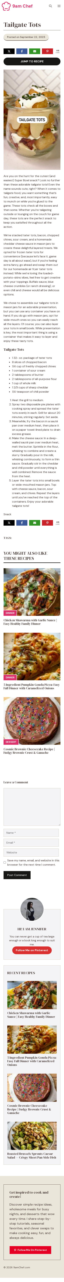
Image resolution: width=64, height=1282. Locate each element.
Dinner (10, 613)
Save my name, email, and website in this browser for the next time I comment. (33, 862)
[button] (50, 6)
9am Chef (22, 6)
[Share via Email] (34, 51)
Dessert (11, 742)
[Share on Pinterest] (47, 51)
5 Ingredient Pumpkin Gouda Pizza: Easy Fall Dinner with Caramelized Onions (32, 686)
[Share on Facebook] (21, 51)
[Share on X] (9, 51)
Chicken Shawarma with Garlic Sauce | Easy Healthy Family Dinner (30, 622)
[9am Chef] (6, 6)
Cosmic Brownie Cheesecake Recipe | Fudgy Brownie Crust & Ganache (29, 751)
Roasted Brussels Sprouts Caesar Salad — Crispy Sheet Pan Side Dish (31, 1155)
